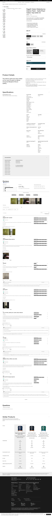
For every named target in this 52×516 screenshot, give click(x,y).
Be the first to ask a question (6, 407)
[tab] (4, 10)
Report (10, 280)
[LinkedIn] (38, 479)
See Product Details (29, 20)
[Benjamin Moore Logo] (5, 2)
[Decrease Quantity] (26, 69)
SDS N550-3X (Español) (7, 171)
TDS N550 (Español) (18, 162)
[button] (12, 0)
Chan (3, 290)
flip (3, 264)
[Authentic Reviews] (6, 182)
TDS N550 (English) (18, 161)
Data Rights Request (14, 494)
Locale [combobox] (15, 209)
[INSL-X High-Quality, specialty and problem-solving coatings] (24, 504)
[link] (47, 0)
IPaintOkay (4, 313)
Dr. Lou (3, 240)
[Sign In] (46, 0)
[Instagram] (28, 479)
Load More (26, 399)
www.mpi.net (8, 474)
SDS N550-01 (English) (7, 161)
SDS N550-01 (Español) (7, 162)
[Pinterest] (33, 479)
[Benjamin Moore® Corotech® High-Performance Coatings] (14, 504)
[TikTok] (40, 479)
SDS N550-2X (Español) (7, 168)
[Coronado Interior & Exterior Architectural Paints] (34, 504)
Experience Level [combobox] (10, 209)
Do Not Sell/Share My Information (14, 493)
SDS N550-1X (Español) (7, 165)
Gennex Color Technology (33, 85)
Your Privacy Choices (14, 495)
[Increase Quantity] (29, 69)
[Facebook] (26, 479)
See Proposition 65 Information (19, 166)
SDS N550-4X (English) (7, 172)
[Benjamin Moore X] (35, 479)
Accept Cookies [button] (48, 514)
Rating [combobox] (4, 209)
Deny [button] (44, 514)
